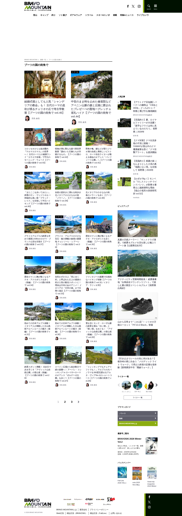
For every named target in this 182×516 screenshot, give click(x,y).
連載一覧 (43, 59)
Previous (119, 385)
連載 (115, 15)
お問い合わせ (116, 513)
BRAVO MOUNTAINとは (66, 510)
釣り (54, 15)
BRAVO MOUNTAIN (30, 59)
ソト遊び (63, 15)
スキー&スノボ (103, 15)
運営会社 (83, 510)
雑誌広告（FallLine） (99, 513)
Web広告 (60, 513)
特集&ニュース (127, 15)
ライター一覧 (137, 397)
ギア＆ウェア (76, 15)
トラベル (89, 15)
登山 (35, 15)
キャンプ (44, 15)
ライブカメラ (143, 15)
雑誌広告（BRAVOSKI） (77, 513)
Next (156, 385)
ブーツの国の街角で (55, 59)
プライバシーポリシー (99, 510)
